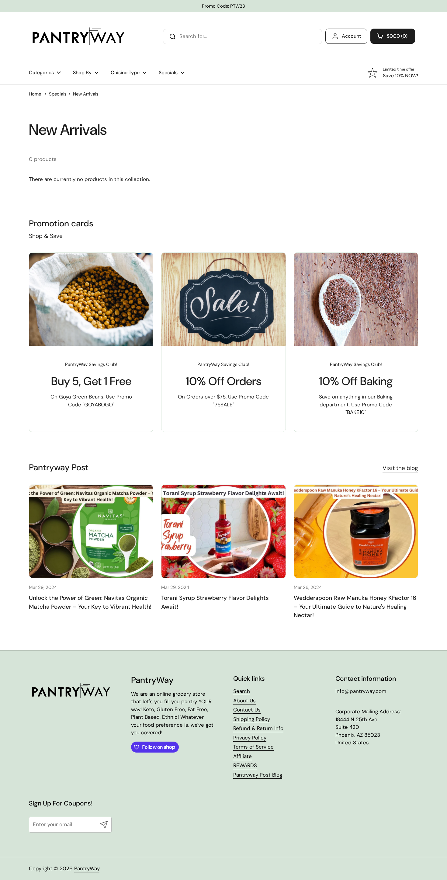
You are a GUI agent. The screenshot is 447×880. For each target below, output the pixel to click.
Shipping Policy (251, 719)
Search (241, 691)
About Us (244, 700)
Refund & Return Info (258, 728)
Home (35, 94)
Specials (57, 94)
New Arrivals (85, 94)
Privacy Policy (249, 737)
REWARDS (245, 765)
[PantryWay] (77, 36)
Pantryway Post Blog (257, 774)
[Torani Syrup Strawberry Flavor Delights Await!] (223, 531)
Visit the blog (400, 468)
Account (351, 36)
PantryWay (86, 868)
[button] (392, 36)
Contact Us (247, 709)
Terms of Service (253, 746)
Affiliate (242, 756)
